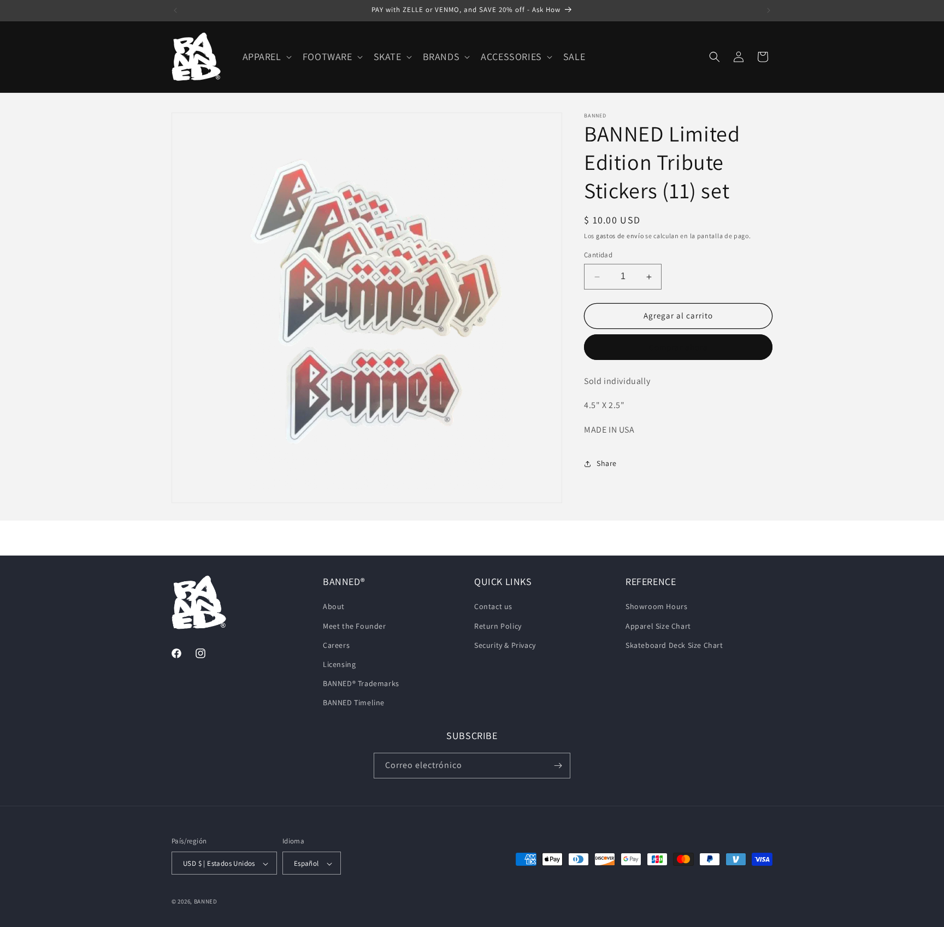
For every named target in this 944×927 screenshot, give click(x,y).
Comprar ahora (678, 347)
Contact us (493, 607)
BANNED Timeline (354, 703)
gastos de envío (620, 236)
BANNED (205, 902)
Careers (336, 645)
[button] (266, 56)
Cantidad (598, 255)
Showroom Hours (656, 607)
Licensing (339, 664)
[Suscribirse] (558, 765)
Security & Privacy (505, 645)
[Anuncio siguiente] (769, 10)
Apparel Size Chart (658, 626)
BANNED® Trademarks (361, 683)
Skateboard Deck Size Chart (674, 645)
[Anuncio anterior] (175, 10)
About (334, 607)
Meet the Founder (354, 626)
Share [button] (607, 464)
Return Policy (498, 626)
